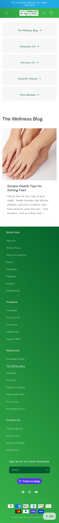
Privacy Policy (13, 247)
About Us (11, 240)
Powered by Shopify (39, 517)
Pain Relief (11, 310)
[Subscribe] (46, 470)
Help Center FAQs (15, 394)
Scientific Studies (27, 78)
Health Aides (12, 331)
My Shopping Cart (15, 408)
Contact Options (14, 428)
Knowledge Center (15, 358)
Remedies (11, 373)
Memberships (13, 290)
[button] (6, 12)
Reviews (10, 283)
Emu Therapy (24, 517)
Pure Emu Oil (13, 317)
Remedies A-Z (27, 46)
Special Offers (13, 339)
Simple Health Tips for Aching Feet (24, 188)
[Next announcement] (53, 4)
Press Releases (28, 94)
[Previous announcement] (5, 4)
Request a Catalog (15, 387)
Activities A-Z (28, 62)
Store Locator (13, 435)
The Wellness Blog (28, 30)
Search (9, 262)
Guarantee (11, 269)
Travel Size (11, 324)
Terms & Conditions (16, 255)
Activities (11, 380)
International (12, 449)
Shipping (11, 276)
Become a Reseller (15, 442)
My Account (12, 401)
